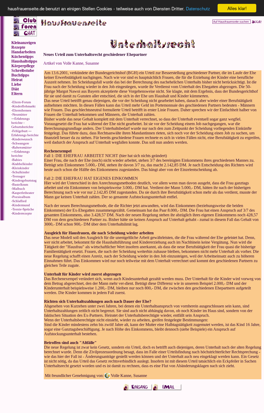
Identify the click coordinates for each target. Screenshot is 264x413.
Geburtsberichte (22, 127)
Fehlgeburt (20, 131)
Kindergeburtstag (24, 180)
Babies (17, 160)
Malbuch (18, 189)
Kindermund (21, 205)
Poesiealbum (21, 197)
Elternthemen (21, 110)
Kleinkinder (20, 168)
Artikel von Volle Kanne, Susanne (71, 63)
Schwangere (20, 143)
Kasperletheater (23, 193)
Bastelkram (20, 184)
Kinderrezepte (22, 213)
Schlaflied (19, 201)
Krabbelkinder (22, 164)
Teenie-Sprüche (23, 209)
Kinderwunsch (22, 139)
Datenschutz (198, 8)
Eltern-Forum (21, 102)
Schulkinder (20, 172)
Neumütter (19, 114)
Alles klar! (237, 8)
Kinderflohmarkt (24, 106)
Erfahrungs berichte (20, 121)
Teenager (18, 176)
